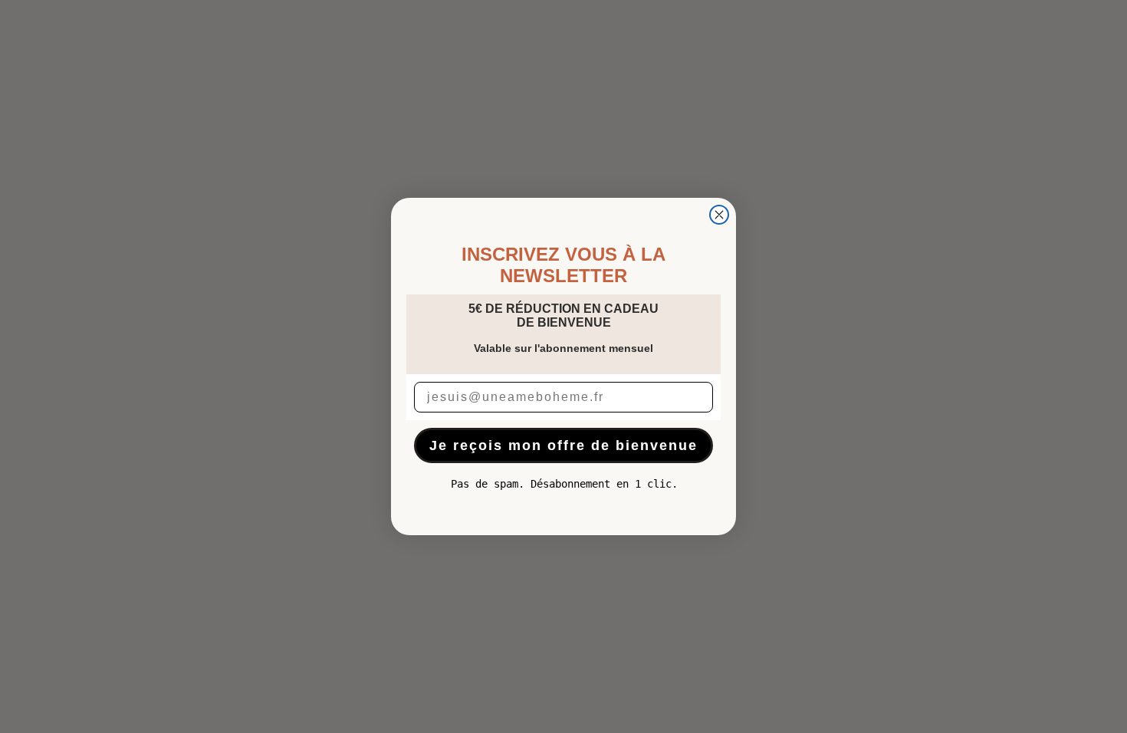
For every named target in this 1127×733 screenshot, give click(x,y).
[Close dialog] (719, 214)
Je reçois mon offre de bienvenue (563, 445)
